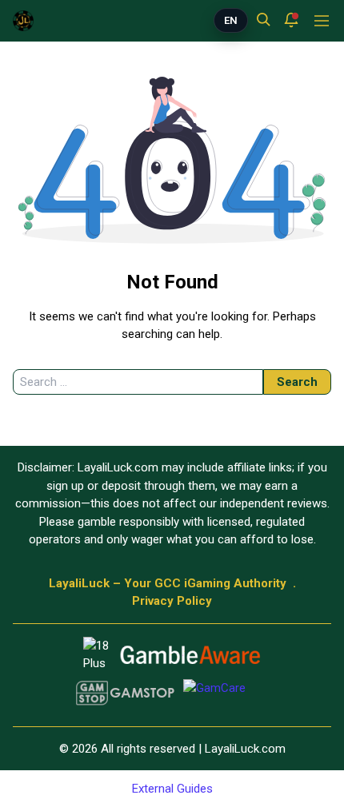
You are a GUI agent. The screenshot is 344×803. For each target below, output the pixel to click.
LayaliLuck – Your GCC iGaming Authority (167, 583)
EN (231, 20)
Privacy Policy (172, 601)
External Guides (172, 788)
